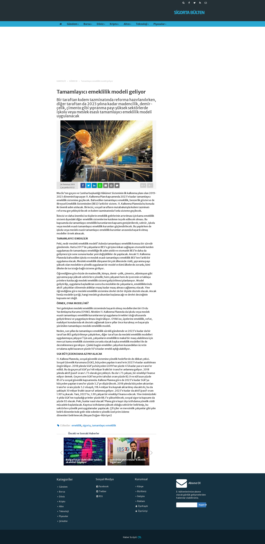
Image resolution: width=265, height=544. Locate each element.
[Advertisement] (113, 12)
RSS (101, 496)
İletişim (141, 496)
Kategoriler (65, 479)
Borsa (87, 23)
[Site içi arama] (183, 3)
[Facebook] (83, 185)
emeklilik (76, 425)
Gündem (72, 23)
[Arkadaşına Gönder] (105, 185)
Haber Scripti (130, 537)
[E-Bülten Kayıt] (205, 3)
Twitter (102, 491)
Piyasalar (159, 23)
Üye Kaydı (143, 506)
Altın (127, 23)
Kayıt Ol (202, 505)
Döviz (100, 23)
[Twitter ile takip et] (194, 3)
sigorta (87, 425)
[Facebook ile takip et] (189, 3)
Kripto (114, 23)
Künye (140, 486)
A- (150, 185)
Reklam (141, 501)
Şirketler (63, 521)
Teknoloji (141, 23)
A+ (143, 185)
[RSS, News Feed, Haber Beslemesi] (200, 3)
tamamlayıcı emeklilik (104, 425)
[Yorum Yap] (117, 185)
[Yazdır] (111, 185)
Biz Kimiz (141, 491)
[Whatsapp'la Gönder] (100, 185)
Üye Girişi (143, 511)
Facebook (104, 486)
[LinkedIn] (94, 185)
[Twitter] (88, 185)
